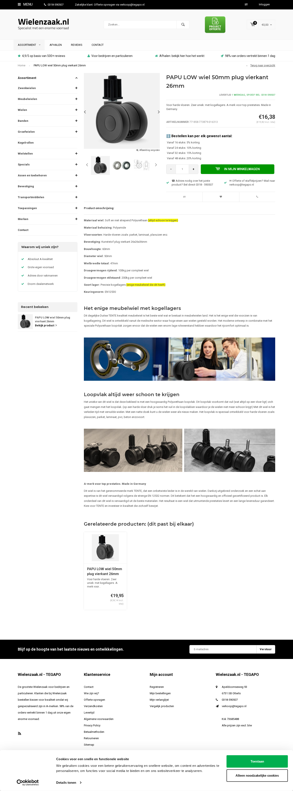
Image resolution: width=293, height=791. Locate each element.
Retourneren (91, 738)
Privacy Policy (92, 725)
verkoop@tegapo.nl (234, 706)
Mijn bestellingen (160, 693)
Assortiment (27, 44)
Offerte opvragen (94, 699)
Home (21, 65)
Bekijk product (44, 325)
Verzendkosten (93, 706)
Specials (24, 164)
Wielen (22, 110)
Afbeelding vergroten (149, 150)
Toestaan (257, 761)
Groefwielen (26, 131)
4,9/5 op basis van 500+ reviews (43, 56)
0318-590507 (55, 4)
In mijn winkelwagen (242, 169)
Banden (23, 120)
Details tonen (66, 782)
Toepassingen (27, 208)
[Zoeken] (183, 24)
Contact (98, 44)
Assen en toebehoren (32, 175)
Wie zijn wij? (91, 693)
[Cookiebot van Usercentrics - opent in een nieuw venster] (28, 782)
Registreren (157, 686)
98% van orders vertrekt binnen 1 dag (250, 56)
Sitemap (89, 744)
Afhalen (56, 44)
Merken (23, 219)
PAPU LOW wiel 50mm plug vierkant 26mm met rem (104, 572)
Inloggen (264, 4)
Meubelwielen (27, 99)
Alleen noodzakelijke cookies (257, 775)
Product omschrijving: (99, 208)
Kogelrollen (26, 142)
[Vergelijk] (246, 4)
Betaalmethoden (94, 731)
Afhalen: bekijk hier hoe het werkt (181, 56)
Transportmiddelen (31, 197)
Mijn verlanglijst (159, 699)
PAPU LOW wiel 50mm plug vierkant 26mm (60, 65)
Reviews (76, 44)
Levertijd (89, 712)
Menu (27, 4)
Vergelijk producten (162, 706)
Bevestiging (26, 186)
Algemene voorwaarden (98, 719)
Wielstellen (25, 153)
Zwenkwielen (27, 88)
